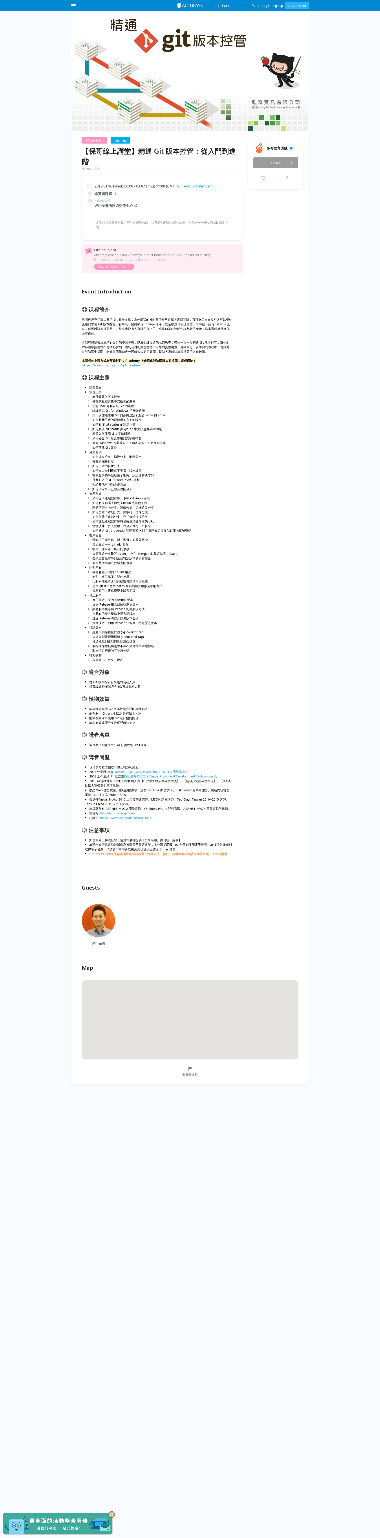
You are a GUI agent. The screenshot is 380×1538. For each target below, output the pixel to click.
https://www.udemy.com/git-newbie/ (111, 365)
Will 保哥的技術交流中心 (114, 205)
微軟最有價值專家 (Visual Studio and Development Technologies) (170, 776)
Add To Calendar (197, 186)
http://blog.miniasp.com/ (117, 813)
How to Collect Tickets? (114, 267)
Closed (276, 163)
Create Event (297, 6)
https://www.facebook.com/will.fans (125, 818)
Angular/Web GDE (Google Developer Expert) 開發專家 (146, 772)
